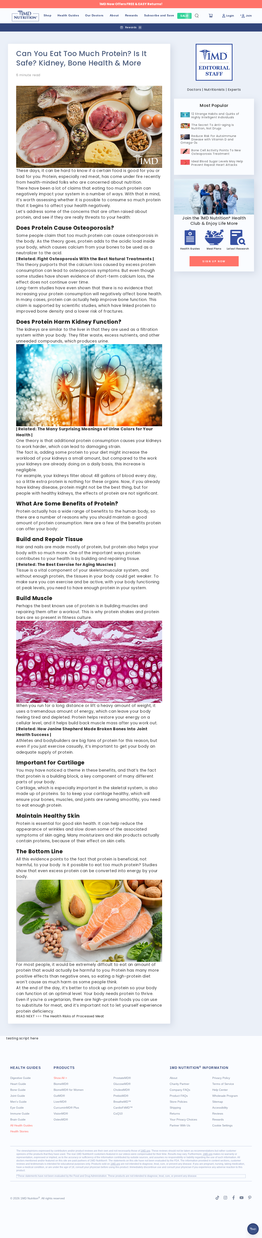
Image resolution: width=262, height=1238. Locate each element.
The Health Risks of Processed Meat (73, 1016)
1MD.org (145, 1150)
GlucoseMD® (122, 1083)
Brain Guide (18, 1119)
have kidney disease (37, 487)
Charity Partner (179, 1083)
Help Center (220, 1089)
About (173, 1078)
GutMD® (59, 1095)
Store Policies (178, 1101)
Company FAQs (180, 1089)
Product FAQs (179, 1095)
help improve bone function (118, 299)
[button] (200, 15)
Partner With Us (180, 1125)
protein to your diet (88, 452)
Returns (175, 1113)
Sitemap (217, 1101)
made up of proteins (37, 793)
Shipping (175, 1107)
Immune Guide (19, 1113)
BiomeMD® (61, 1083)
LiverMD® (60, 1101)
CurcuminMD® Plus (66, 1107)
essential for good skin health (66, 823)
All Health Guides (21, 1125)
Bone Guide (18, 1089)
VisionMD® (61, 1113)
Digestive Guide (20, 1078)
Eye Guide (17, 1107)
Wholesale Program (225, 1095)
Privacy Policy (221, 1078)
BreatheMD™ (122, 1101)
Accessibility (220, 1107)
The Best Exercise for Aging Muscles (75, 564)
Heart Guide (18, 1083)
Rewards (218, 1119)
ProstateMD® (122, 1078)
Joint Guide (17, 1095)
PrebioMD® (120, 1095)
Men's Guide (18, 1101)
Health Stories (19, 1131)
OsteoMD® (61, 1119)
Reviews (217, 1113)
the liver (77, 329)
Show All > (60, 1078)
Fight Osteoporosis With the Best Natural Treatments (94, 259)
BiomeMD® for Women (69, 1089)
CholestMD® (121, 1089)
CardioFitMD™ (123, 1107)
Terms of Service (223, 1083)
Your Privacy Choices (183, 1119)
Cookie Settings (222, 1125)
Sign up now (213, 261)
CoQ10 (118, 1113)
